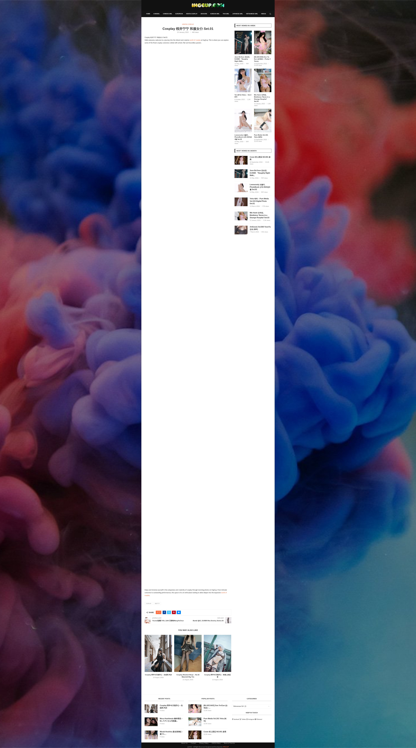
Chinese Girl (167, 14)
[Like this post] (159, 612)
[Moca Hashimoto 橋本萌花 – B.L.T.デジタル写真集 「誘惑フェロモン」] (151, 721)
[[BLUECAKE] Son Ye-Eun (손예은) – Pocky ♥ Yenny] (262, 42)
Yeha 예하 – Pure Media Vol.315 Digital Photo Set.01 (259, 201)
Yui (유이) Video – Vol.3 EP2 (243, 96)
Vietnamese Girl (252, 14)
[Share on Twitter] (169, 612)
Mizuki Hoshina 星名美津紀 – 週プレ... (171, 733)
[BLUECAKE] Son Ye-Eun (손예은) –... (216, 707)
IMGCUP (226, 747)
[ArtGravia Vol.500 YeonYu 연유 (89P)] (241, 230)
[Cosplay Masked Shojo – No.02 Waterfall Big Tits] (188, 653)
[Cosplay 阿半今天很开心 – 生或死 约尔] (158, 653)
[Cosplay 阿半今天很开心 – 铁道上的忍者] (217, 653)
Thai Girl (226, 14)
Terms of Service (229, 743)
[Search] (270, 14)
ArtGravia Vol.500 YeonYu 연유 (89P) (260, 228)
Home (148, 14)
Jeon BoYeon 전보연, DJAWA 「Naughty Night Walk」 (242, 59)
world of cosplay (195, 40)
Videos (263, 14)
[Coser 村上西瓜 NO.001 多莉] (241, 160)
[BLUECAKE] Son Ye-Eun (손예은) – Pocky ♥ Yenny (262, 59)
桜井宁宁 (157, 603)
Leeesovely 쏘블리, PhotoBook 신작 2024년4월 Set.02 (243, 137)
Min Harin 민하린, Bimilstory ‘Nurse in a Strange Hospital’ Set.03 (262, 98)
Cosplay (148, 603)
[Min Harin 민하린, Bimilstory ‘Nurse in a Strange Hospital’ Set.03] (262, 80)
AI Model (156, 14)
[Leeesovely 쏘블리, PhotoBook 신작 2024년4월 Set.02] (243, 120)
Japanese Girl (237, 14)
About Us (184, 743)
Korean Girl (214, 14)
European (179, 14)
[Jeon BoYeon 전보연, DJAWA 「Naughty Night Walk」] (243, 42)
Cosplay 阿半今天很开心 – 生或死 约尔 (158, 675)
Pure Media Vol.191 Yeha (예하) (261, 136)
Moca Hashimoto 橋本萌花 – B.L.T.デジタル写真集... (171, 720)
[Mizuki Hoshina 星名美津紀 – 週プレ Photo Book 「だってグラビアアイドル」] (151, 735)
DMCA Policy (216, 743)
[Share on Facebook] (164, 612)
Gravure (204, 14)
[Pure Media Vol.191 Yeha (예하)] (262, 120)
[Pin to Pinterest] (174, 612)
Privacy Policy (203, 743)
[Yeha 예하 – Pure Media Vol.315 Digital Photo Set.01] (241, 202)
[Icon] (243, 80)
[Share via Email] (179, 612)
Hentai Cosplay (191, 14)
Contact (193, 743)
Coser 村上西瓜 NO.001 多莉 (260, 158)
